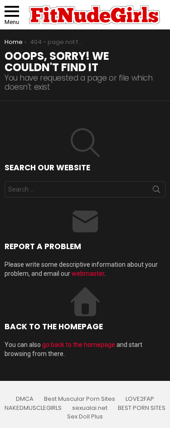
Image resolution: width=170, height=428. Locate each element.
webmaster (88, 273)
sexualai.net (89, 408)
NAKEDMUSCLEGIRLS (33, 408)
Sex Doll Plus (85, 416)
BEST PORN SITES (141, 408)
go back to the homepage (78, 344)
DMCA (25, 399)
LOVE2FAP (140, 399)
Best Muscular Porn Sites (79, 399)
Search (156, 191)
